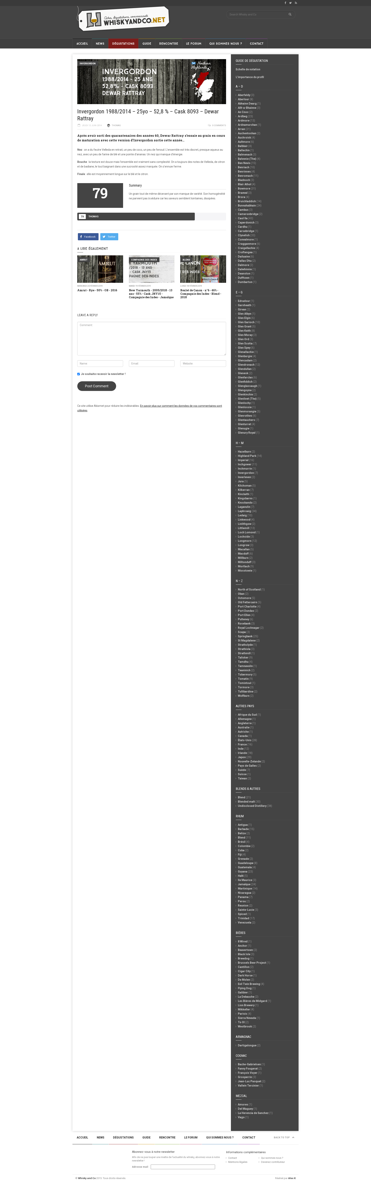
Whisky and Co (87, 1178)
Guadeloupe (245, 863)
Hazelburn (244, 451)
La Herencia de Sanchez (253, 1113)
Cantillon (243, 967)
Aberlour (243, 99)
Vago (241, 1117)
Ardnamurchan (247, 124)
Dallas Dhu (245, 260)
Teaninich (244, 670)
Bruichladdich (247, 201)
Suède (242, 769)
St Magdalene (247, 640)
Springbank (245, 636)
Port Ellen (244, 615)
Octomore (244, 598)
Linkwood (244, 519)
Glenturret (244, 424)
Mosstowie (245, 570)
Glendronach (246, 364)
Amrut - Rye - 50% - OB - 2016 (97, 290)
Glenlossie (245, 407)
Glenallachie (246, 351)
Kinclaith (243, 494)
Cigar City (244, 971)
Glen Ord (243, 339)
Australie (243, 727)
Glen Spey (244, 347)
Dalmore (243, 265)
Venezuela (244, 922)
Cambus (243, 209)
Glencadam (245, 360)
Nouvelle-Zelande (249, 761)
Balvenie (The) (247, 158)
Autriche (243, 731)
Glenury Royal (246, 432)
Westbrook (245, 1026)
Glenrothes (245, 415)
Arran (241, 129)
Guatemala (245, 867)
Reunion (243, 905)
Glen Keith (244, 330)
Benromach (245, 175)
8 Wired (243, 941)
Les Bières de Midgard (252, 1000)
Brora (241, 197)
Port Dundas (246, 610)
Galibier (243, 992)
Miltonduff (244, 562)
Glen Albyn (244, 313)
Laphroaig (244, 511)
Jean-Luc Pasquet (249, 1081)
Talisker (243, 657)
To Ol (241, 1022)
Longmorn (244, 540)
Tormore (243, 687)
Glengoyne (245, 390)
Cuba (241, 850)
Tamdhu (243, 661)
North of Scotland (249, 589)
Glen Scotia (245, 343)
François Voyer (247, 1072)
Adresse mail (140, 1166)
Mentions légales (237, 1162)
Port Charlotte (247, 606)
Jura (241, 481)
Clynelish (244, 235)
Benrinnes (244, 171)
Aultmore (244, 141)
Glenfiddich (245, 381)
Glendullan (245, 368)
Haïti (241, 875)
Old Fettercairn (247, 602)
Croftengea (245, 252)
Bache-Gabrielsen (249, 1064)
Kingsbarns (245, 498)
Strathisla (244, 649)
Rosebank (244, 623)
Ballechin (244, 150)
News (100, 44)
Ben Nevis (244, 163)
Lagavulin (244, 506)
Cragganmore (247, 243)
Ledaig (242, 515)
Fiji (240, 854)
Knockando (245, 502)
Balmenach (245, 154)
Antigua (243, 824)
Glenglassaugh (247, 385)
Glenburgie (245, 356)
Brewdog (243, 958)
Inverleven (244, 477)
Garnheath (244, 305)
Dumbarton (245, 282)
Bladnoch (244, 180)
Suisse (242, 774)
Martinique (245, 888)
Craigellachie (246, 248)
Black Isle (244, 954)
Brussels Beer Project (252, 962)
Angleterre (245, 723)
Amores (243, 1104)
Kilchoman (245, 485)
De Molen (244, 979)
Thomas (116, 125)
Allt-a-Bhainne (247, 107)
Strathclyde (245, 644)
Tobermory (245, 674)
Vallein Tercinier (248, 1085)
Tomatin (243, 678)
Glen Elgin (244, 317)
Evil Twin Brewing (249, 984)
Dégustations (123, 44)
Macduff (243, 553)
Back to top (282, 1137)
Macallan (244, 549)
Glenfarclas (245, 377)
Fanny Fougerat (248, 1068)
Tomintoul (244, 683)
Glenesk (243, 373)
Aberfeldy (244, 95)
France (242, 744)
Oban (241, 593)
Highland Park (247, 455)
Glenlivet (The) (247, 398)
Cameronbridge (248, 214)
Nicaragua (244, 892)
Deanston (244, 273)
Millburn (243, 557)
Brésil (241, 841)
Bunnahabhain (247, 205)
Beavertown (245, 950)
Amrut (84, 259)
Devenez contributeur (273, 1162)
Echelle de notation (248, 69)
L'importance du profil (250, 77)
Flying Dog (245, 988)
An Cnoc (243, 112)
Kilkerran (244, 489)
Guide (146, 44)
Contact (257, 44)
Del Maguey (245, 1108)
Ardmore (243, 120)
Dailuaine (244, 256)
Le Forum (193, 44)
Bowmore (244, 188)
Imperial (243, 460)
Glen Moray (245, 334)
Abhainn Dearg (247, 103)
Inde (240, 748)
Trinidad (243, 918)
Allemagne (245, 718)
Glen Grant (244, 326)
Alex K (292, 1178)
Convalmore (246, 239)
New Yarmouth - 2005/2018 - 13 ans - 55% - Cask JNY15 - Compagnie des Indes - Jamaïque (151, 293)
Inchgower (244, 464)
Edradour (244, 300)
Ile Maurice (245, 880)
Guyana (242, 871)
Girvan (242, 309)
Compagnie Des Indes (144, 259)
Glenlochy (244, 402)
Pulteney (243, 619)
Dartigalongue (247, 1045)
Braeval (243, 192)
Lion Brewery (246, 1005)
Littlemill (243, 528)
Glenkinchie (245, 394)
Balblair (243, 146)
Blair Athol (244, 184)
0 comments (219, 125)
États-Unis (244, 740)
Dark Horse (245, 975)
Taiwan (242, 778)
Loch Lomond (247, 532)
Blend (186, 259)
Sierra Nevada (247, 1017)
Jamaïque (244, 884)
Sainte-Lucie (246, 909)
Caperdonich (246, 222)
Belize (242, 833)
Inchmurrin (245, 468)
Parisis (242, 1013)
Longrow (243, 545)
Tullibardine (245, 691)
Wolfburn (243, 695)
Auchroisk (244, 137)
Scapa (242, 632)
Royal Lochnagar (249, 627)
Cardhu (242, 226)
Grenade (243, 858)
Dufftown (243, 277)
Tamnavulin (245, 666)
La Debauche (246, 996)
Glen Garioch (246, 322)
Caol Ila (243, 218)
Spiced (242, 914)
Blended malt (246, 801)
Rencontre (168, 44)
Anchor (242, 945)
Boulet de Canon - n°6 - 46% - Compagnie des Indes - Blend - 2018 (200, 293)
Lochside (244, 536)
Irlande (242, 752)
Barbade (243, 829)
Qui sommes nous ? (225, 44)
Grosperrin (245, 1077)
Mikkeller (244, 1009)
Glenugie (243, 428)
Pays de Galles (247, 765)
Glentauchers (246, 419)
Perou (242, 901)
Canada (243, 735)
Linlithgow (244, 523)
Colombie (244, 846)
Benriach (243, 167)
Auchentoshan (247, 133)
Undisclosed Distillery (252, 805)
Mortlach (244, 566)
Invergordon (88, 63)
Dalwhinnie (245, 269)
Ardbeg (242, 116)
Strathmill (244, 653)
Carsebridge (246, 231)
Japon (242, 757)
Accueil (82, 44)
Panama (243, 897)
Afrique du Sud (247, 714)
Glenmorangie (247, 411)
